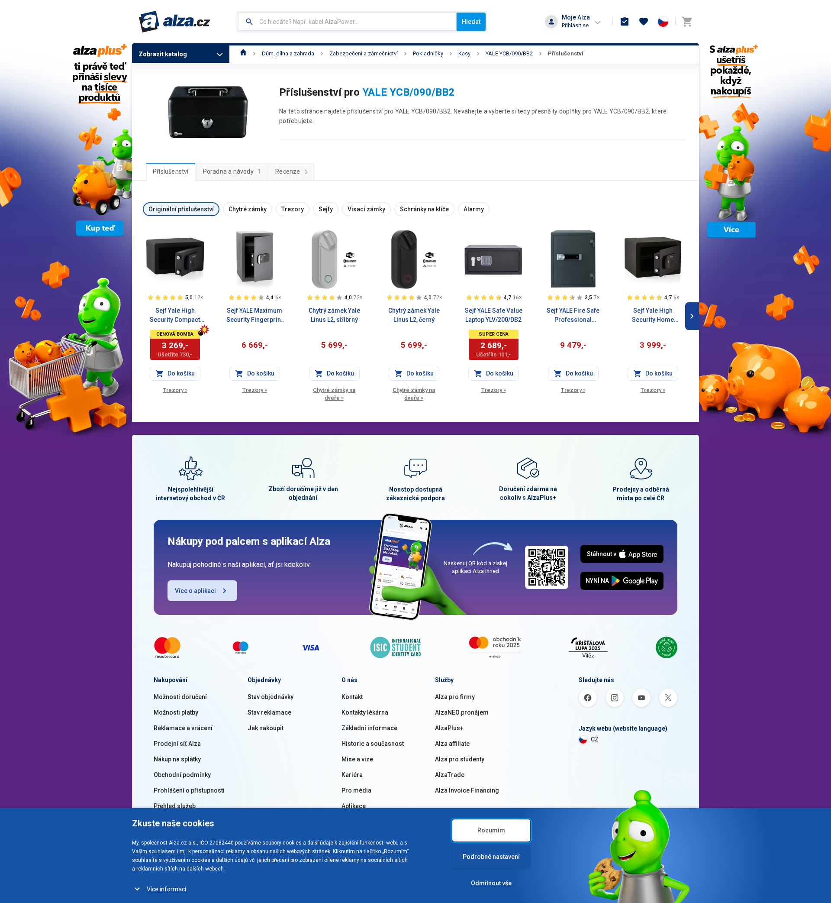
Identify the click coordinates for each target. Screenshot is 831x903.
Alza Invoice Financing (467, 790)
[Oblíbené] (643, 21)
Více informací (166, 889)
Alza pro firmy (455, 696)
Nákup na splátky (177, 759)
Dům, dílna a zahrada (288, 53)
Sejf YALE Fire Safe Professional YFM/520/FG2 (573, 315)
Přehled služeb (175, 806)
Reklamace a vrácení (183, 728)
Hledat (471, 21)
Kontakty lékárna (364, 712)
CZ (595, 739)
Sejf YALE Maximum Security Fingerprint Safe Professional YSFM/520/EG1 (254, 315)
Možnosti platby (176, 712)
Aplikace (353, 806)
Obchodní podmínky (182, 774)
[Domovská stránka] (243, 53)
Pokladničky (428, 53)
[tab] (170, 171)
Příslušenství (565, 53)
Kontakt (352, 696)
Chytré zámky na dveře (334, 394)
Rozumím (491, 830)
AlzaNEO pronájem (462, 712)
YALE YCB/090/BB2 (509, 53)
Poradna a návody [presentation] (232, 171)
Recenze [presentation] (291, 171)
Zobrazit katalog (162, 54)
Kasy (464, 53)
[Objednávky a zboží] (624, 21)
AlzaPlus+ (449, 728)
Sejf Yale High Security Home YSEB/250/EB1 (653, 315)
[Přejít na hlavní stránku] (174, 21)
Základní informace (369, 728)
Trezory (175, 390)
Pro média (356, 790)
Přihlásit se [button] (575, 25)
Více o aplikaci (195, 590)
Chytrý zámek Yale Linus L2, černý (414, 315)
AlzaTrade (449, 774)
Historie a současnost (372, 743)
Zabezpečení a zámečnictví (363, 53)
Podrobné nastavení (491, 856)
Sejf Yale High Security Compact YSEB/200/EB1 (175, 315)
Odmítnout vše (491, 883)
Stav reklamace (269, 712)
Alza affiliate (452, 743)
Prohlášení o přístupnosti (189, 790)
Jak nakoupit (265, 728)
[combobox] (347, 22)
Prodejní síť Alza (177, 743)
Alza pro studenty (459, 759)
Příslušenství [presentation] (171, 171)
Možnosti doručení (180, 696)
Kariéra (352, 774)
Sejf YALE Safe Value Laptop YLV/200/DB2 (493, 315)
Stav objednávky (270, 696)
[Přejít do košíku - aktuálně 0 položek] (687, 21)
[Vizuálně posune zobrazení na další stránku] (692, 316)
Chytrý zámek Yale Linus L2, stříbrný (334, 315)
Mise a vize (357, 759)
